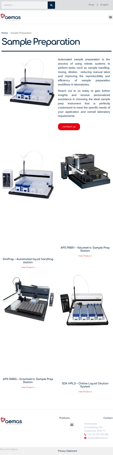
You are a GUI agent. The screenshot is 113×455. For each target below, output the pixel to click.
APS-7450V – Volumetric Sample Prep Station (85, 249)
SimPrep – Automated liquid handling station (28, 261)
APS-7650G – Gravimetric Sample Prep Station (28, 381)
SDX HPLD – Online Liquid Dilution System (85, 385)
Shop (91, 5)
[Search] (51, 5)
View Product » (28, 267)
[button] (110, 17)
